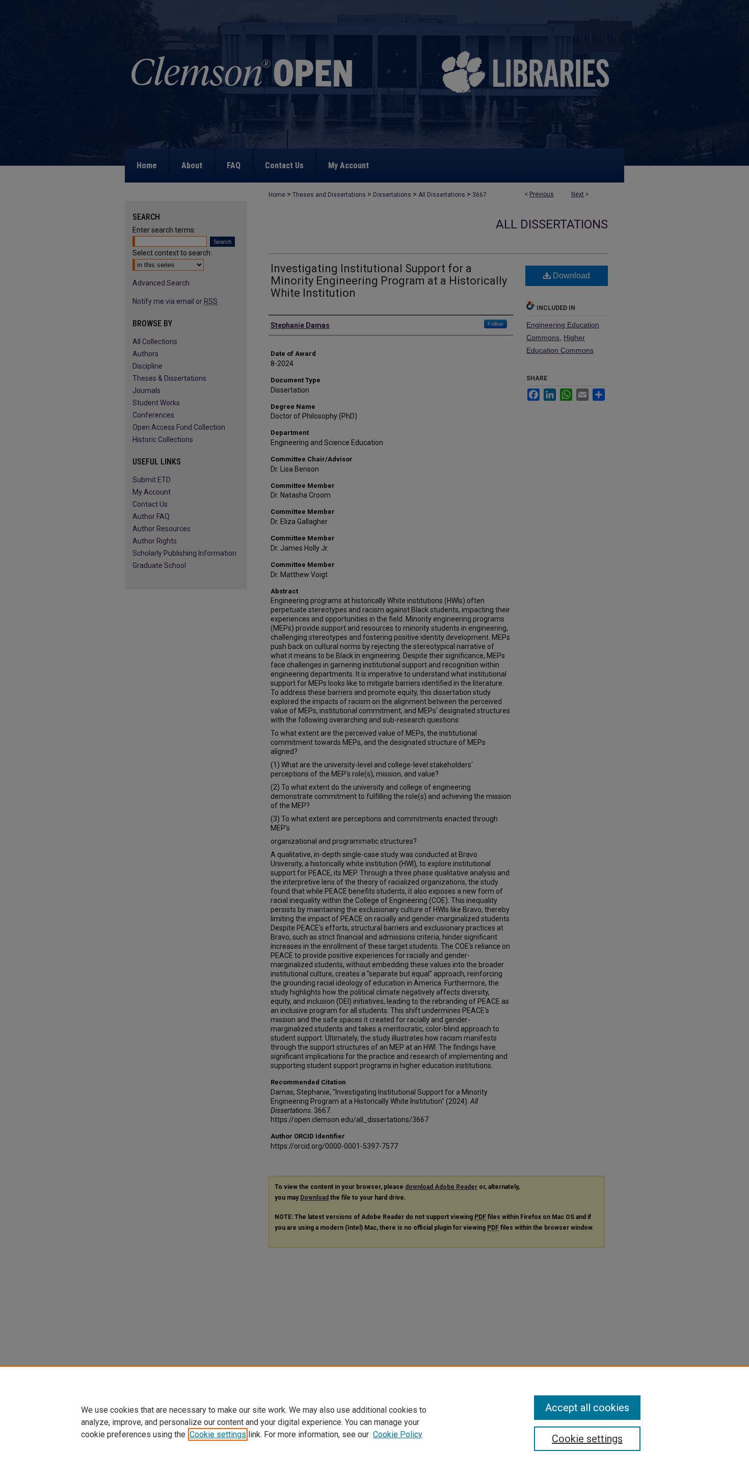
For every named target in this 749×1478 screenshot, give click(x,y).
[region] (374, 1422)
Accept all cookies (587, 1408)
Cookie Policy (397, 1434)
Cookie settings (218, 1434)
